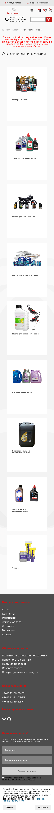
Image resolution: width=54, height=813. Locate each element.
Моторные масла (20, 100)
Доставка (8, 626)
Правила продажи (14, 664)
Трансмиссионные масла (24, 158)
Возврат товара (12, 668)
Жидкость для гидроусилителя (20, 510)
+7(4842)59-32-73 (16, 21)
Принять (9, 807)
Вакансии (8, 630)
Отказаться (43, 807)
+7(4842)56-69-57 (16, 17)
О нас (5, 610)
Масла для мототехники (23, 217)
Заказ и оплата (11, 622)
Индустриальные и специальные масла (21, 451)
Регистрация (43, 3)
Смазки (15, 568)
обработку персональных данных (18, 780)
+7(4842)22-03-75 (16, 19)
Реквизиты (9, 618)
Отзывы (7, 635)
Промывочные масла (22, 392)
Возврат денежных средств (20, 672)
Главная (6, 30)
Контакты (8, 614)
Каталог (16, 30)
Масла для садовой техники (25, 334)
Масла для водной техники (25, 275)
